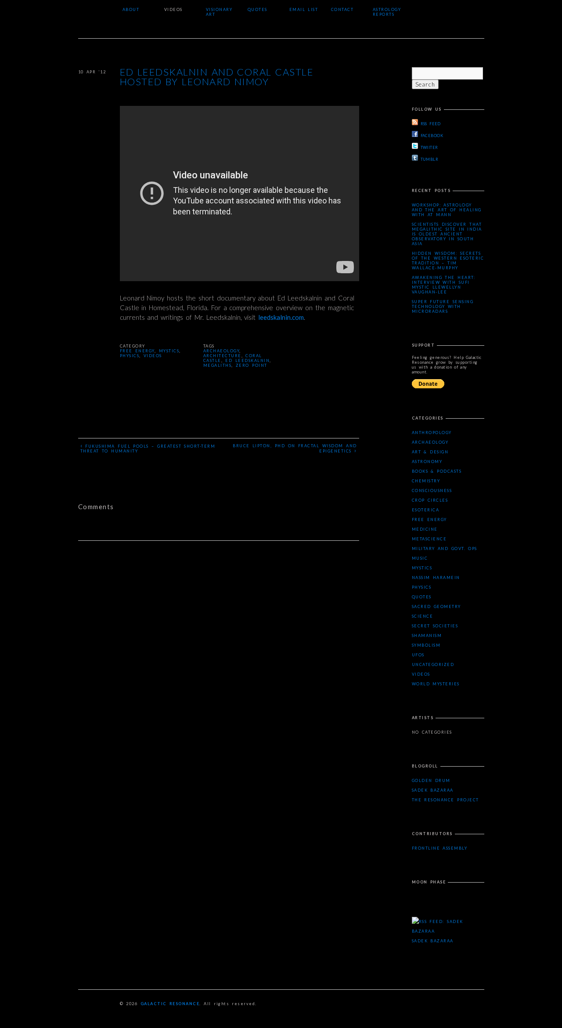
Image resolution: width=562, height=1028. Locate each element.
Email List (303, 9)
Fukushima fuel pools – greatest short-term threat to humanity (148, 447)
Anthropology (432, 432)
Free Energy (137, 350)
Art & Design (430, 451)
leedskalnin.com (281, 317)
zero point (251, 365)
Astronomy (427, 461)
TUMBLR (430, 159)
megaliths (217, 365)
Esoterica (426, 509)
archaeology (221, 350)
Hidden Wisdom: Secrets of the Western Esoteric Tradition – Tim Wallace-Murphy (448, 260)
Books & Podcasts (437, 471)
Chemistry (426, 480)
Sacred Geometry (436, 606)
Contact (342, 9)
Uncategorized (433, 664)
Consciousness (432, 490)
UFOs (418, 654)
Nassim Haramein (436, 577)
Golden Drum (431, 780)
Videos (173, 9)
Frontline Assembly (440, 848)
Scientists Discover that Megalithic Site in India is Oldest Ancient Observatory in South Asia (447, 234)
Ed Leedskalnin (247, 360)
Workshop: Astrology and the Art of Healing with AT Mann (447, 210)
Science (422, 616)
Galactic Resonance (170, 1003)
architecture (222, 355)
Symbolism (426, 645)
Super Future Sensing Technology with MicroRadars (443, 306)
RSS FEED (431, 123)
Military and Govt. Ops (444, 548)
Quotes (257, 9)
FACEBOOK (432, 135)
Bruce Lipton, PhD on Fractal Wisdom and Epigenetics (295, 448)
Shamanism (427, 635)
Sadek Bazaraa (433, 790)
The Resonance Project (445, 799)
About (131, 9)
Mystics (169, 350)
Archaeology (430, 442)
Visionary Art (219, 12)
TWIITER (429, 147)
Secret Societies (435, 625)
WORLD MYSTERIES (436, 683)
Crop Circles (430, 500)
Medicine (425, 529)
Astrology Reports (387, 12)
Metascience (429, 538)
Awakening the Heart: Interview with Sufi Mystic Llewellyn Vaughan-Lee (444, 284)
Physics (130, 355)
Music (420, 558)
